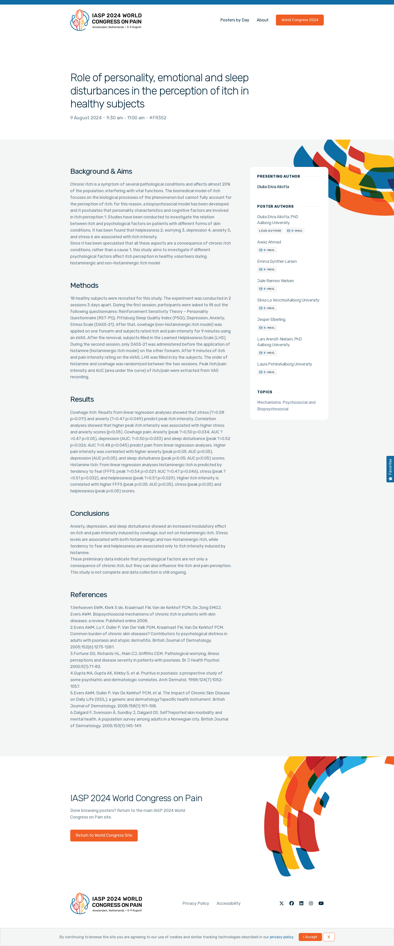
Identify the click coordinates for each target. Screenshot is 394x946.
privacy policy (281, 937)
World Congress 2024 (300, 20)
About (263, 20)
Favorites (390, 467)
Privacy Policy (195, 903)
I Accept (310, 937)
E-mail (297, 230)
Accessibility (229, 903)
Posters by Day (234, 20)
